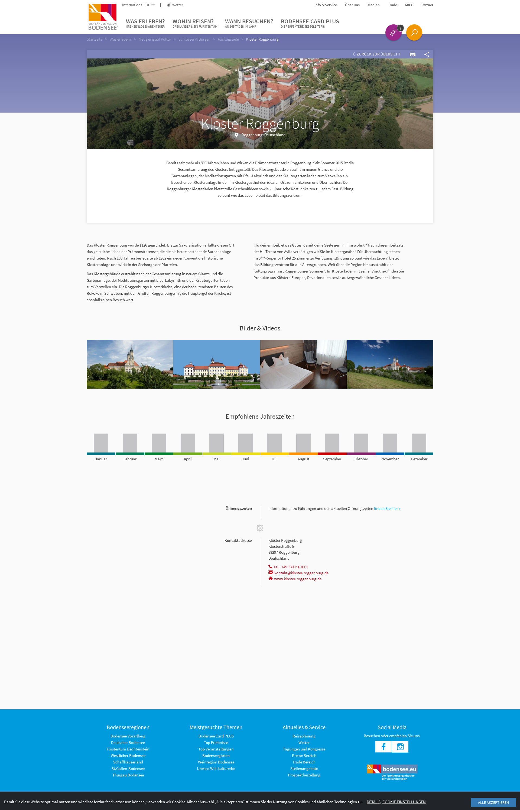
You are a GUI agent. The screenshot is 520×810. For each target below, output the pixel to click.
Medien (374, 4)
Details (374, 801)
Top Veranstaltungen (216, 749)
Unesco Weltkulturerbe (216, 768)
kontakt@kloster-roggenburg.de (301, 572)
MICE (409, 4)
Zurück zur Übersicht (378, 54)
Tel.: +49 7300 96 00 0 (290, 566)
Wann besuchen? (249, 22)
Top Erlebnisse (216, 742)
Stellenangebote (304, 768)
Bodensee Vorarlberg (127, 736)
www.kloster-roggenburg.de (297, 578)
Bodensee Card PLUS (310, 22)
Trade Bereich (304, 762)
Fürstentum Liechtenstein (128, 749)
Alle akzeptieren (493, 802)
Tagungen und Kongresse (304, 749)
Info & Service (325, 4)
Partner (427, 4)
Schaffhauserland (128, 762)
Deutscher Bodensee (128, 742)
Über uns (352, 4)
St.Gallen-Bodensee (128, 768)
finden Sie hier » (387, 508)
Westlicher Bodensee (128, 755)
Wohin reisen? (195, 22)
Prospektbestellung (304, 775)
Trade (392, 4)
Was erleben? (145, 22)
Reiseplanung (304, 736)
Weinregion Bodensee (216, 762)
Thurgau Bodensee (128, 775)
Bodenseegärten (216, 755)
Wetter (177, 4)
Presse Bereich (304, 755)
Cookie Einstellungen (404, 801)
